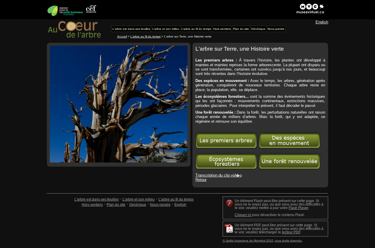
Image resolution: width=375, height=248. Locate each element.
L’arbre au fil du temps (176, 199)
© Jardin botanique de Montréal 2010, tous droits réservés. (262, 240)
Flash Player (298, 208)
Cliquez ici (243, 215)
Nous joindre (160, 205)
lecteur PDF (291, 232)
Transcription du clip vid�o (218, 175)
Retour (201, 179)
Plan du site (116, 205)
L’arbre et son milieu (138, 199)
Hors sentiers (92, 205)
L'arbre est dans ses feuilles (96, 199)
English (322, 22)
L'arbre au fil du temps (145, 36)
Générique (137, 205)
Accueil (122, 36)
